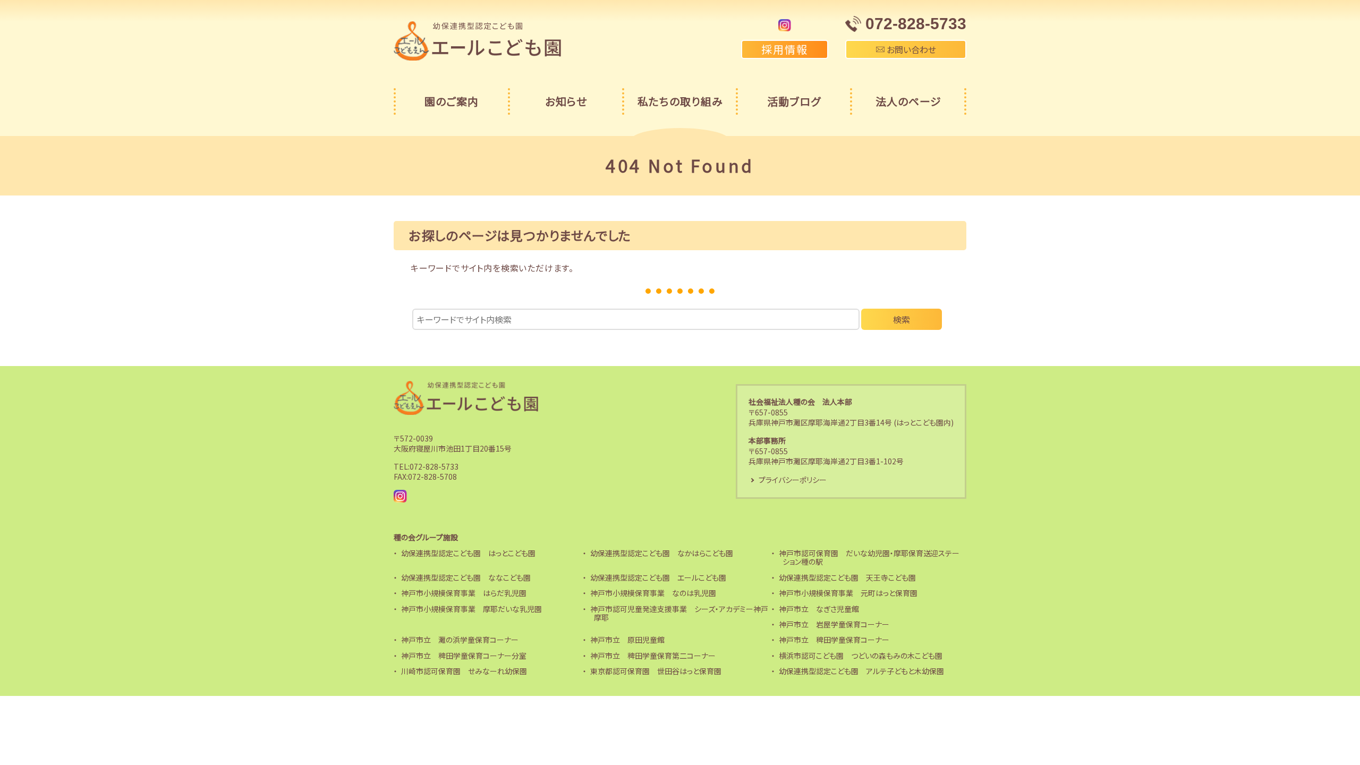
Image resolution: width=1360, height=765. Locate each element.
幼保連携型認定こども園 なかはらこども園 (661, 553)
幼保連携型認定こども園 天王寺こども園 (847, 577)
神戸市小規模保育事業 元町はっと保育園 (848, 593)
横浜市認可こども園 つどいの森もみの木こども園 (860, 655)
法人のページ (908, 101)
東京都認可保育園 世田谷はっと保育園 (655, 671)
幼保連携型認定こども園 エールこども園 (658, 577)
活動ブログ (794, 101)
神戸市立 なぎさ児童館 (819, 609)
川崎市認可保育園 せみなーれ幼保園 (464, 671)
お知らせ (566, 101)
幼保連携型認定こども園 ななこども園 (466, 577)
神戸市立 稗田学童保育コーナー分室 (463, 655)
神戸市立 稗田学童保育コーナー (834, 639)
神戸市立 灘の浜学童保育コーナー (459, 639)
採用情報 (784, 49)
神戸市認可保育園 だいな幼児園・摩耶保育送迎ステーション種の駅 (869, 557)
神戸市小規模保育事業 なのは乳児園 (653, 593)
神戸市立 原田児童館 (627, 639)
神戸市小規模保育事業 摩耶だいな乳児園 (471, 609)
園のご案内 (451, 101)
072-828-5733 (434, 466)
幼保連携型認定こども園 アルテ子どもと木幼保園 (861, 671)
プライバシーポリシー (793, 479)
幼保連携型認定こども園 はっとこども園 (468, 553)
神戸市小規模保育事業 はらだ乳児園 (463, 593)
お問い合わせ (910, 49)
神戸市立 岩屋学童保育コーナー (834, 624)
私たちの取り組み (680, 101)
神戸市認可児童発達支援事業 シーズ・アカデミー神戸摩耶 (679, 613)
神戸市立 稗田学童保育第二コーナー (653, 655)
